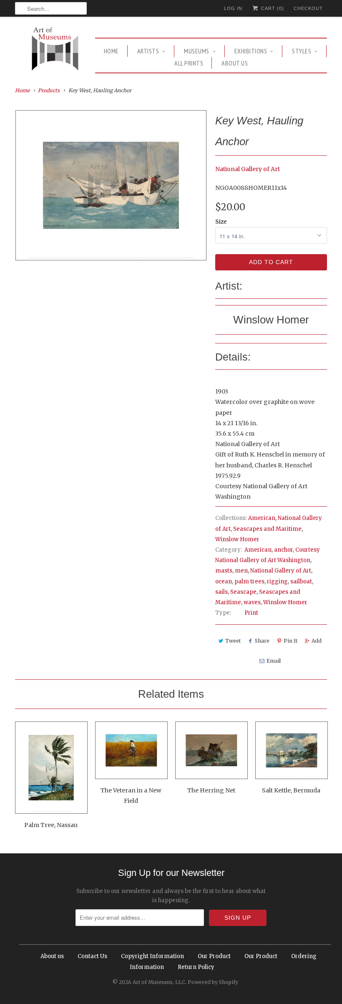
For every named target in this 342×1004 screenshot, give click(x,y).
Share (262, 641)
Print (251, 612)
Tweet (233, 641)
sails (221, 591)
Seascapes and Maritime (267, 528)
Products (49, 90)
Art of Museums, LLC (159, 982)
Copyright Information (152, 956)
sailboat (301, 581)
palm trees (249, 581)
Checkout (308, 8)
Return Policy (196, 967)
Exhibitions (250, 51)
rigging (277, 581)
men (241, 570)
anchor (283, 549)
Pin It (290, 641)
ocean (223, 581)
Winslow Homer (237, 539)
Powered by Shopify (213, 982)
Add (317, 641)
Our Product (214, 956)
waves (252, 602)
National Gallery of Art (247, 169)
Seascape (243, 591)
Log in (233, 8)
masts (223, 570)
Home (111, 51)
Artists (148, 51)
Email (274, 661)
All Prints (188, 63)
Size (221, 221)
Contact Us (92, 956)
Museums (196, 51)
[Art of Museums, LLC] (55, 50)
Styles (301, 51)
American (261, 518)
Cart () (271, 8)
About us (234, 63)
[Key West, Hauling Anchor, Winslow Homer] (111, 185)
